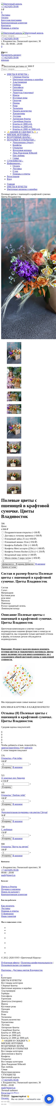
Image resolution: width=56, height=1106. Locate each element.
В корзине (40, 564)
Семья (16, 158)
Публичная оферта (10, 962)
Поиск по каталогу (10, 892)
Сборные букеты (21, 77)
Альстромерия (20, 82)
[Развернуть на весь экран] (5, 1101)
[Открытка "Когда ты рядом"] (28, 841)
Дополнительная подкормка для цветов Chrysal (24, 812)
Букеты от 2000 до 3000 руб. (26, 129)
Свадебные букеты (22, 121)
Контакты (6, 25)
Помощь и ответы (10, 28)
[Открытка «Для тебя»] (28, 753)
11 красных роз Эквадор (13, 778)
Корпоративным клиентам (14, 23)
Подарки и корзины (11, 889)
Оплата (4, 17)
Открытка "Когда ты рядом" (15, 846)
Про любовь (19, 155)
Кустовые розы (20, 98)
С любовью (6, 829)
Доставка (5, 15)
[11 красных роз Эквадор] (28, 771)
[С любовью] (28, 824)
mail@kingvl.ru (8, 875)
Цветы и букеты (9, 886)
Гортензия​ (18, 90)
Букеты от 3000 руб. (22, 124)
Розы (15, 105)
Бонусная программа (11, 20)
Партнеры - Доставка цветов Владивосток (22, 970)
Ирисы (16, 95)
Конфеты (17, 145)
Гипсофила (18, 87)
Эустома (17, 116)
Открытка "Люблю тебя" (13, 795)
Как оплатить (7, 906)
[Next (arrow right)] (5, 1104)
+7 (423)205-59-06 (10, 6)
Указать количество (22, 111)
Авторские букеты (22, 118)
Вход (9, 179)
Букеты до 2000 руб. (22, 126)
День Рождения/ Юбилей (25, 153)
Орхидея (17, 100)
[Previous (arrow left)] (2, 1104)
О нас (15, 171)
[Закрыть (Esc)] (2, 1101)
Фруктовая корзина (22, 150)
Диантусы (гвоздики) (23, 92)
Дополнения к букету (23, 142)
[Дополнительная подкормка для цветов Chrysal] (28, 807)
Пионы (16, 103)
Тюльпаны (18, 108)
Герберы (17, 84)
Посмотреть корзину (11, 55)
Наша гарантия (8, 916)
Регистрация (13, 176)
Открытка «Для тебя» (11, 758)
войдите (28, 747)
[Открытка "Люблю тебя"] (28, 790)
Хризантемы (19, 113)
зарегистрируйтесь (10, 747)
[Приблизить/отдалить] (8, 1101)
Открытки (18, 147)
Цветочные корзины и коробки (28, 79)
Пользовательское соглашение (16, 965)
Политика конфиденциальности (36, 962)
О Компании (7, 913)
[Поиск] (29, 36)
